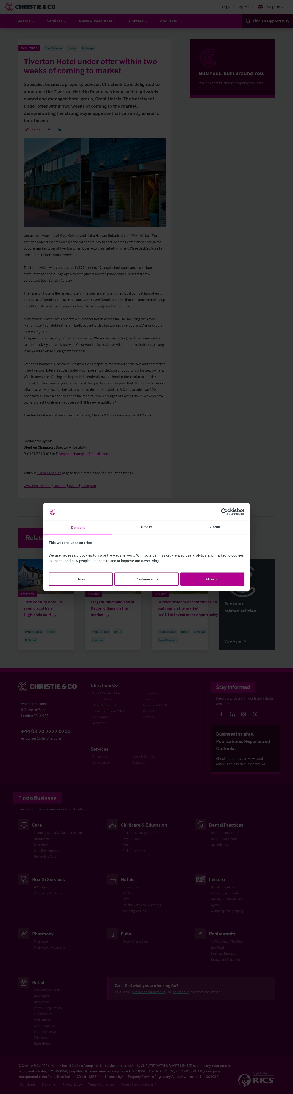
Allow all (212, 579)
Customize (144, 579)
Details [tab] (146, 527)
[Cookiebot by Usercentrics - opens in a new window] (224, 511)
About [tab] (215, 527)
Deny (80, 579)
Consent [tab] (78, 527)
